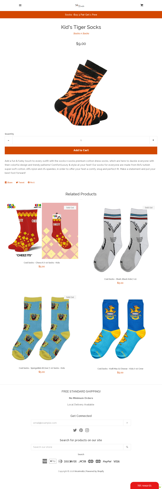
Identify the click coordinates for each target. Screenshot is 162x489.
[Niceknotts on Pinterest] (81, 431)
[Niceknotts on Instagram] (87, 431)
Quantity (9, 134)
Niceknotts (79, 471)
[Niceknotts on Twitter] (75, 431)
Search (81, 454)
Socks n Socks (81, 33)
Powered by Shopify (95, 471)
